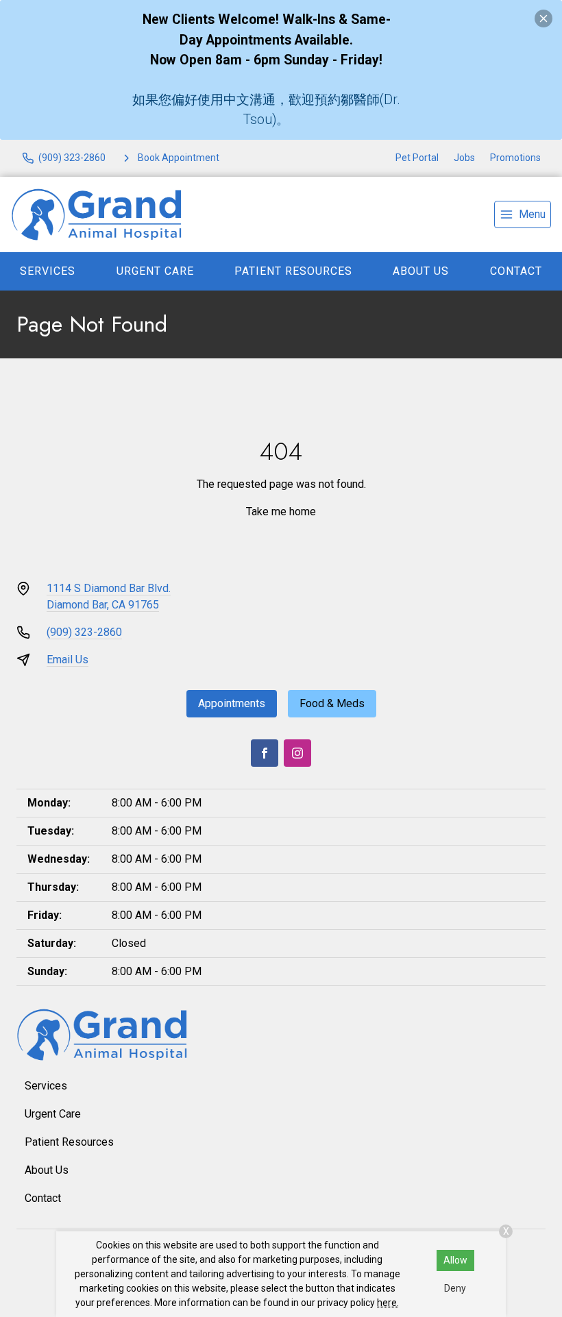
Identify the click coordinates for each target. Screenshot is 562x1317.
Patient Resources (293, 271)
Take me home (281, 511)
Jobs (464, 157)
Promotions (515, 157)
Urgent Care (155, 271)
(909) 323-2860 (84, 632)
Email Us (67, 659)
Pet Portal (417, 157)
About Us (421, 271)
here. (388, 1302)
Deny (455, 1288)
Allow (455, 1260)
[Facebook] (264, 753)
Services (47, 271)
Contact (516, 271)
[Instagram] (297, 753)
